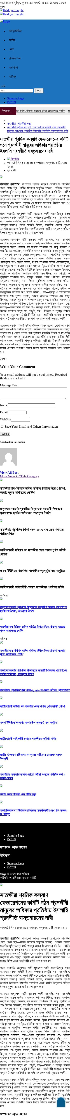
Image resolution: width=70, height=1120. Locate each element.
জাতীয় (12, 40)
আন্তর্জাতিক (15, 31)
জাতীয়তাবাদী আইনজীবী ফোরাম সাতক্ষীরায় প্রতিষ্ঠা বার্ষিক (32, 587)
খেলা (11, 49)
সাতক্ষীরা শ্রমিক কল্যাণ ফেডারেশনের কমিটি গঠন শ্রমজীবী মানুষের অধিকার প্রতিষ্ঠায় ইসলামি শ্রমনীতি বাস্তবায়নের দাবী (37, 129)
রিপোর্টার (14, 159)
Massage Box (9, 385)
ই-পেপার (11, 102)
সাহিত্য (12, 76)
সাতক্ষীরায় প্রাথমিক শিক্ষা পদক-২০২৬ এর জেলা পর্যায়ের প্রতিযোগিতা (35, 690)
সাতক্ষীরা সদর (24, 123)
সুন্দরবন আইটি (28, 878)
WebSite (5, 419)
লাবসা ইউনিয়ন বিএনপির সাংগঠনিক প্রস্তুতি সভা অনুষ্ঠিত (33, 571)
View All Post (9, 472)
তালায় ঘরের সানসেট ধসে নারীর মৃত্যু (18, 794)
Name (4, 405)
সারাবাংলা (13, 67)
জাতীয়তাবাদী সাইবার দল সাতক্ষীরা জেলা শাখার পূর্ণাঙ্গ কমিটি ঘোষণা (32, 706)
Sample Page (15, 98)
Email (4, 412)
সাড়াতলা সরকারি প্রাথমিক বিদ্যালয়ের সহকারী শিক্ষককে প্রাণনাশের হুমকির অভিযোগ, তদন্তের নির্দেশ (31, 511)
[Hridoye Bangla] (12, 10)
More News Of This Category (19, 476)
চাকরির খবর (14, 58)
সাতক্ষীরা (11, 123)
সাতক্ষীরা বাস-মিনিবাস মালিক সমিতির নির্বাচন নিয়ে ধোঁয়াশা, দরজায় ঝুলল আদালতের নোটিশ (33, 490)
